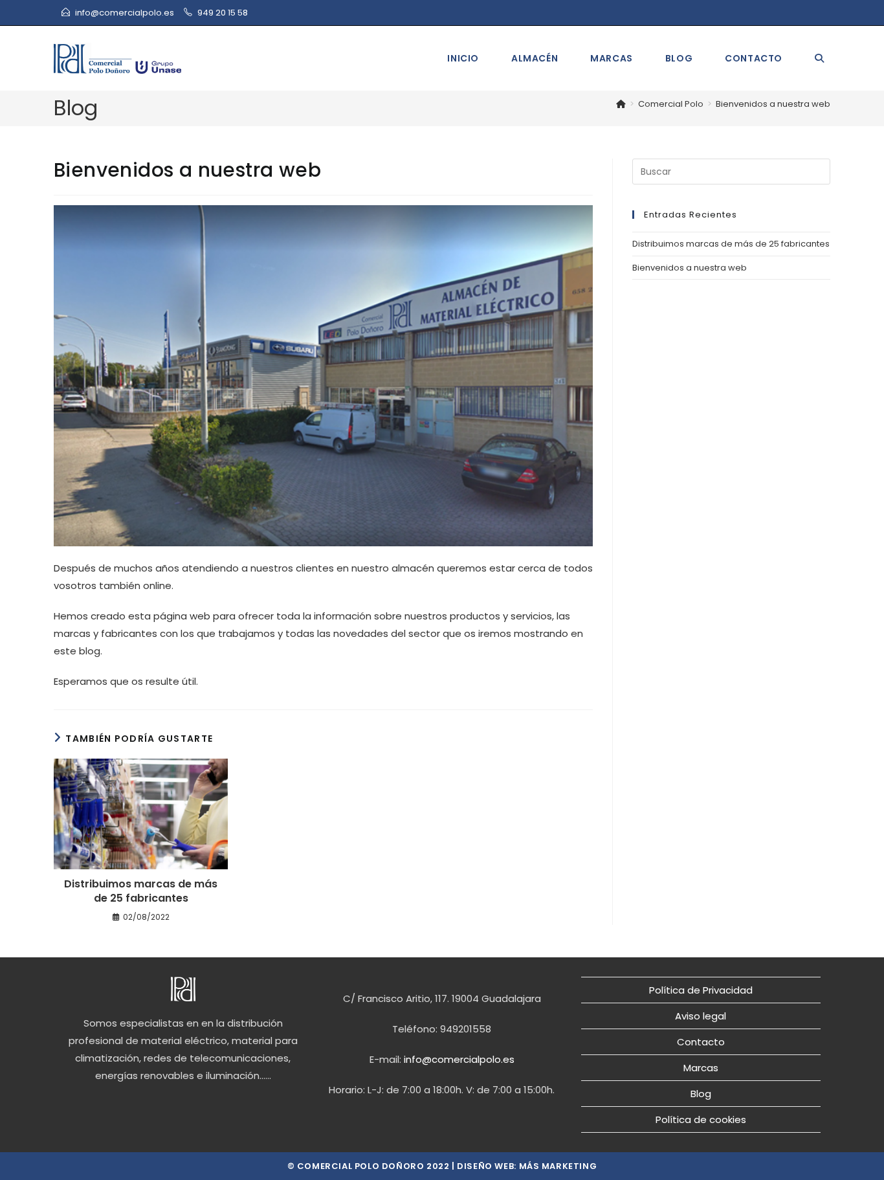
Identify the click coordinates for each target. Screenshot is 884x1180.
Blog (701, 1093)
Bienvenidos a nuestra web (773, 104)
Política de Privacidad (701, 990)
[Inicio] (621, 104)
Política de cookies (701, 1119)
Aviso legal (700, 1016)
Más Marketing (558, 1166)
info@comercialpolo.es (124, 12)
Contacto (701, 1042)
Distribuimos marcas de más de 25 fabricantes (140, 891)
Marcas (700, 1067)
